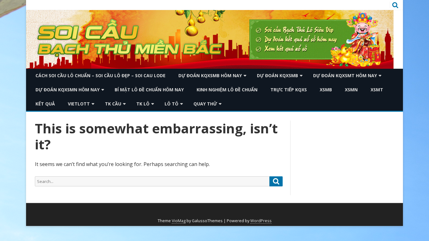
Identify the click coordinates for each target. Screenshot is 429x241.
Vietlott (79, 104)
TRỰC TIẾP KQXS (288, 90)
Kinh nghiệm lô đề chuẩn (227, 90)
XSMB (326, 90)
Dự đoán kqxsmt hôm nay (345, 75)
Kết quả (45, 104)
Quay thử (205, 104)
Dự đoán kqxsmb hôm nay (210, 75)
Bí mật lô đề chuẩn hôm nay (149, 90)
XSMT (377, 90)
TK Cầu (113, 104)
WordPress (261, 220)
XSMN (351, 90)
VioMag (179, 220)
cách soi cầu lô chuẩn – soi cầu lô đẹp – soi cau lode (100, 75)
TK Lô (142, 104)
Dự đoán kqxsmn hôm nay (67, 90)
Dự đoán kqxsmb (277, 75)
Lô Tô (171, 104)
